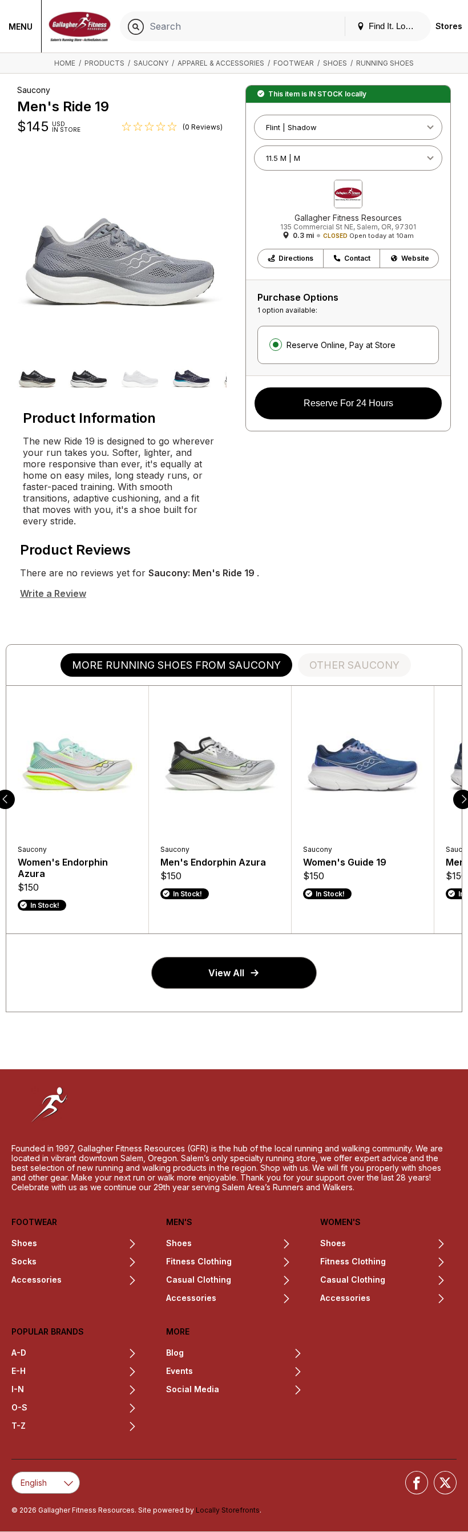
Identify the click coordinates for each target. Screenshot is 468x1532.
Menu (21, 26)
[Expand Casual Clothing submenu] (261, 1281)
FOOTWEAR (34, 1222)
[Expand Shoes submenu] (86, 1244)
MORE (177, 1331)
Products (104, 63)
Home (64, 63)
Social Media (192, 1389)
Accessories (36, 1279)
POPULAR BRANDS (47, 1331)
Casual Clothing (352, 1279)
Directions (296, 258)
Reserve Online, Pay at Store (341, 345)
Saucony (151, 63)
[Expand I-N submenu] (80, 1390)
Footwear (293, 63)
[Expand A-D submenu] (81, 1354)
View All (226, 973)
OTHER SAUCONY (354, 665)
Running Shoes (385, 63)
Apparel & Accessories (220, 63)
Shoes (335, 63)
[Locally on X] (445, 1482)
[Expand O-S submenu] (81, 1409)
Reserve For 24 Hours (348, 403)
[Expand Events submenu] (247, 1372)
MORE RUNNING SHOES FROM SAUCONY (176, 665)
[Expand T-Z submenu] (81, 1427)
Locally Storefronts (228, 1510)
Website (415, 258)
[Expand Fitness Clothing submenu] (261, 1263)
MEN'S (179, 1222)
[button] (37, 377)
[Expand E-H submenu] (81, 1372)
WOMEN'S (340, 1222)
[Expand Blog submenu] (243, 1354)
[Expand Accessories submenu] (99, 1281)
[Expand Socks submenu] (86, 1263)
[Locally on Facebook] (416, 1482)
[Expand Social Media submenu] (260, 1390)
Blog (175, 1352)
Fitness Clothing (199, 1261)
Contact (357, 258)
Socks (24, 1261)
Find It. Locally (394, 26)
